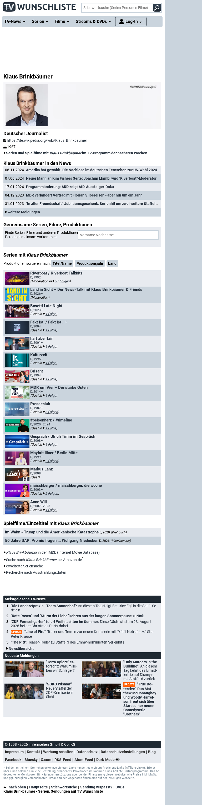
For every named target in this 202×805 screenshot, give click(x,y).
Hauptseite (38, 787)
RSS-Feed (62, 760)
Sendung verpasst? (96, 787)
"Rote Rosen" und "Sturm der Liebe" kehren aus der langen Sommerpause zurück (77, 616)
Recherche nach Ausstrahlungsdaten (36, 572)
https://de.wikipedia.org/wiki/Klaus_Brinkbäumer (47, 140)
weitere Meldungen (24, 212)
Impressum (14, 752)
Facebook (13, 760)
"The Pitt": (67, 642)
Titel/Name (62, 263)
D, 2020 (113, 532)
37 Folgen (62, 281)
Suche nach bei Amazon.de (44, 560)
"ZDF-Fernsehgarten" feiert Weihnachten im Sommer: (81, 624)
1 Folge (50, 314)
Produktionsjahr (90, 263)
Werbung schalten (58, 752)
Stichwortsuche (64, 787)
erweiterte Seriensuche (24, 566)
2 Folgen (51, 461)
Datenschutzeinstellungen (123, 752)
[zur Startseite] (39, 5)
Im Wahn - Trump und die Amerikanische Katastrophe (52, 532)
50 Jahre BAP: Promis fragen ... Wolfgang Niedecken (51, 540)
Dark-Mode (105, 760)
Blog (152, 752)
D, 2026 (115, 541)
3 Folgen (51, 412)
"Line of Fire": (82, 634)
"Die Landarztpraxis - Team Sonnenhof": (84, 608)
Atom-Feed (83, 760)
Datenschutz (87, 752)
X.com (46, 760)
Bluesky (31, 760)
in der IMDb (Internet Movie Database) (53, 552)
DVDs (119, 787)
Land (112, 263)
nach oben (17, 787)
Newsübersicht (21, 648)
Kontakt (33, 752)
